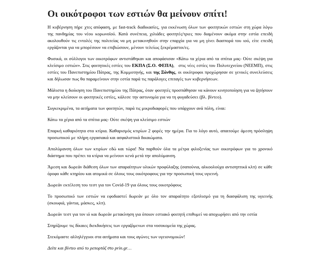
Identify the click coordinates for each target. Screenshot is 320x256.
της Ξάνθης (164, 72)
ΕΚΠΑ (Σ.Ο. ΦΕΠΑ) (152, 65)
